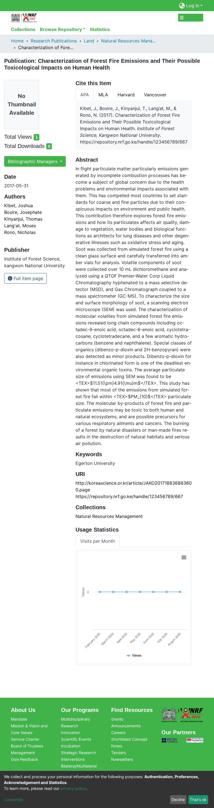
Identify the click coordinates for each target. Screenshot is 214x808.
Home (17, 41)
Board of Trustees (27, 746)
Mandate (19, 719)
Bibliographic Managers (33, 161)
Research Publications (54, 41)
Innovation (70, 732)
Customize (13, 799)
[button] (182, 5)
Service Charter (25, 739)
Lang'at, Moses (20, 225)
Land (89, 41)
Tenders (118, 752)
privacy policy (73, 788)
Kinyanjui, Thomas (23, 219)
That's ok (198, 799)
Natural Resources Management (129, 41)
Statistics (100, 29)
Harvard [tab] (126, 94)
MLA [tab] (103, 94)
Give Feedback (24, 759)
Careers (118, 732)
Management (23, 752)
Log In (192, 5)
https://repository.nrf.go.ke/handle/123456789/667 (129, 496)
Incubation (70, 746)
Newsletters (122, 759)
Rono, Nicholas (20, 232)
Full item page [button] (27, 278)
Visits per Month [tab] (97, 541)
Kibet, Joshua (18, 205)
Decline (178, 799)
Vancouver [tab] (155, 94)
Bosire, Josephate (23, 212)
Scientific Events (76, 739)
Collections (23, 29)
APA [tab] (84, 94)
